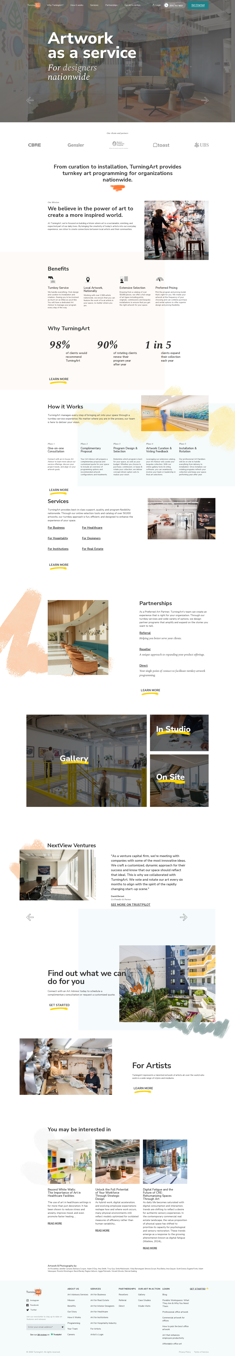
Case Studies (144, 1300)
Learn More (59, 379)
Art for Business (98, 1294)
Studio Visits (144, 1305)
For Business (56, 528)
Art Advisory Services (77, 1294)
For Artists (95, 1328)
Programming (73, 1323)
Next (205, 100)
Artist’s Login (96, 1334)
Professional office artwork (175, 1311)
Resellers (123, 1294)
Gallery (141, 1294)
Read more (55, 1223)
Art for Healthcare (99, 1311)
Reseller (145, 649)
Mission (71, 1300)
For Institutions (58, 549)
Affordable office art (172, 1343)
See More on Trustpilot (130, 905)
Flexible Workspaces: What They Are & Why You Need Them (175, 1303)
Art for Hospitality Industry (103, 1323)
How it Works (74, 1317)
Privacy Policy (185, 1352)
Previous (30, 100)
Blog (164, 1294)
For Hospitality (58, 538)
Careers (71, 1334)
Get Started (198, 5)
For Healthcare (92, 528)
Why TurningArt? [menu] (55, 5)
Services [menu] (94, 5)
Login (158, 5)
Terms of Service (201, 1352)
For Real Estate (92, 549)
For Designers (91, 538)
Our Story (72, 1311)
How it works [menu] (76, 5)
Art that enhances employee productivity (173, 1337)
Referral (145, 633)
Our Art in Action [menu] (132, 5)
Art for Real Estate (99, 1300)
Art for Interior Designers (102, 1305)
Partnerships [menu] (111, 5)
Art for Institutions (99, 1317)
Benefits (71, 1305)
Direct (143, 665)
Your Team (72, 1328)
